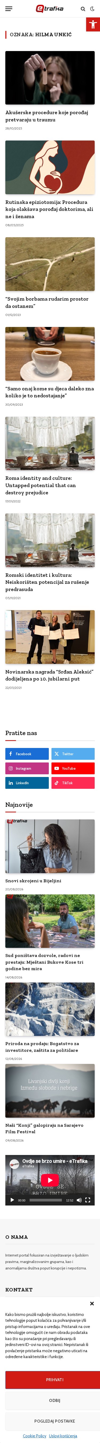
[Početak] (12, 1200)
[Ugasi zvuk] (79, 1200)
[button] (92, 1303)
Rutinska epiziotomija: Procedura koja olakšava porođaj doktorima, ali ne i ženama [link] (49, 209)
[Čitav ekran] (87, 1200)
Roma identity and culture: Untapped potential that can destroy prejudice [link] (40, 485)
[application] (50, 1180)
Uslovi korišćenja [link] (63, 1436)
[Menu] (8, 9)
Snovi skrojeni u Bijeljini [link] (33, 881)
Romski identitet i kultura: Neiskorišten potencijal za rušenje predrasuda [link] (47, 582)
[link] (93, 24)
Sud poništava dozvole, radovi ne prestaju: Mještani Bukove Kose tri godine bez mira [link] (44, 961)
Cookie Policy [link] (34, 1436)
